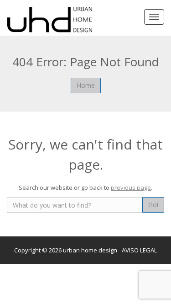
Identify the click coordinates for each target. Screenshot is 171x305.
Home (86, 85)
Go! (153, 204)
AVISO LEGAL (139, 250)
